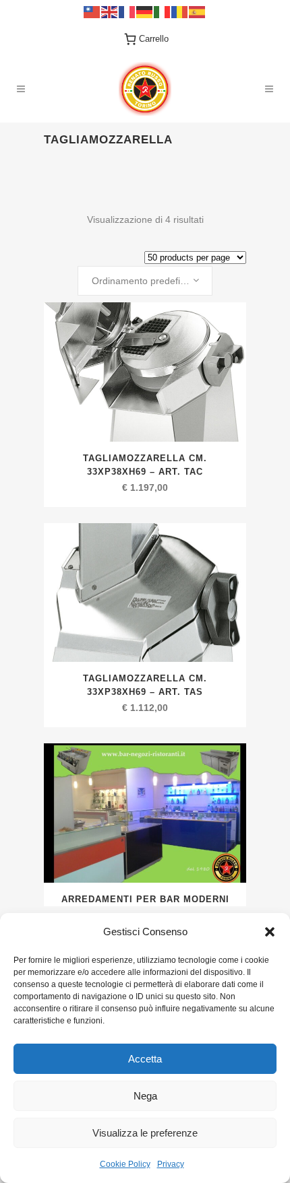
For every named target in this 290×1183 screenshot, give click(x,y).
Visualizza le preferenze (145, 1133)
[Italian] (162, 11)
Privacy (170, 1164)
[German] (145, 11)
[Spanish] (197, 11)
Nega (145, 1096)
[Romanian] (180, 11)
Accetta (145, 1058)
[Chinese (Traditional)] (92, 11)
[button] (270, 932)
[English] (110, 11)
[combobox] (145, 281)
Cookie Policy (125, 1164)
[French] (127, 11)
